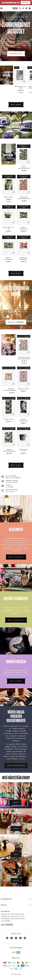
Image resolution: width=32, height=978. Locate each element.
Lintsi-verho (8, 419)
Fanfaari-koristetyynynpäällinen (11, 389)
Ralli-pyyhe (8, 197)
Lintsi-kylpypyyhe (23, 420)
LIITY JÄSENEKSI (7, 924)
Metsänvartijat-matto (21, 87)
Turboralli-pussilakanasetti (24, 197)
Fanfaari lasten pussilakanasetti (24, 358)
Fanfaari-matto (23, 389)
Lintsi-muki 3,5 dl (23, 450)
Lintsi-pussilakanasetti (9, 450)
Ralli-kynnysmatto (8, 258)
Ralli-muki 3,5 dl (8, 228)
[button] (20, 8)
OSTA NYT (25, 2)
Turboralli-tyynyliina (23, 258)
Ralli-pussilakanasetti (24, 167)
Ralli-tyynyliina (23, 228)
